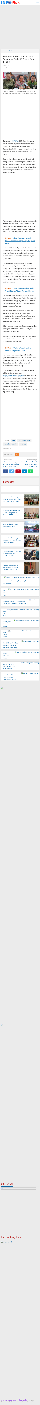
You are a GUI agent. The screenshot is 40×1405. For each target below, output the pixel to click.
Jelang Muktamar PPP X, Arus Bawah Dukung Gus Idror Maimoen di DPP (11, 513)
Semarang (23, 444)
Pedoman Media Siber (7, 1402)
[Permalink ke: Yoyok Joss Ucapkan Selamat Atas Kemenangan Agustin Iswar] (22, 609)
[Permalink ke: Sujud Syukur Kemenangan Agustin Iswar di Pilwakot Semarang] (26, 620)
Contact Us (25, 1402)
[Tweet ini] (11, 471)
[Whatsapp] (30, 471)
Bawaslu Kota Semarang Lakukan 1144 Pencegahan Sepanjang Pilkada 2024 (11, 567)
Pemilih (14, 444)
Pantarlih (7, 444)
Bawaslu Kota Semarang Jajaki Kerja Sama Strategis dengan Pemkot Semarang (12, 540)
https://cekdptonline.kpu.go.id (13, 376)
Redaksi (18, 1402)
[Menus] (37, 2)
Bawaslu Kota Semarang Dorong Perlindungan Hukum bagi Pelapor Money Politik (12, 499)
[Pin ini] (18, 471)
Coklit (13, 440)
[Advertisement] (20, 27)
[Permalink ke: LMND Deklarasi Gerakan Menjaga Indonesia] (31, 527)
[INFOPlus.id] (10, 2)
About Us (31, 1400)
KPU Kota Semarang (24, 440)
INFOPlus (15, 141)
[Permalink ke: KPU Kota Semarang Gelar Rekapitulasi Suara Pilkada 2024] (23, 589)
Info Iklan (33, 1402)
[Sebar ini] (5, 471)
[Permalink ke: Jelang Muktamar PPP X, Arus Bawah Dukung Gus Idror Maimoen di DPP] (31, 513)
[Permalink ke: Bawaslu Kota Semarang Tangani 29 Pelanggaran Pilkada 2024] (21, 577)
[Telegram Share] (24, 471)
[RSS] (17, 454)
